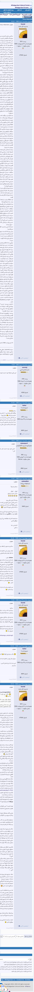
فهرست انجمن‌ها (27, 14)
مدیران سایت (7, 12)
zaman (4, 360)
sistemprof (24, 443)
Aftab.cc (27, 986)
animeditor (25, 481)
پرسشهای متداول (8, 10)
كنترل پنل (28, 10)
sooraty (24, 367)
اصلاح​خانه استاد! (27, 19)
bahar (24, 405)
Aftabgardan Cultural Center (20, 5)
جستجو (19, 10)
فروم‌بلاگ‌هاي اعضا (14, 14)
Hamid (23, 24)
